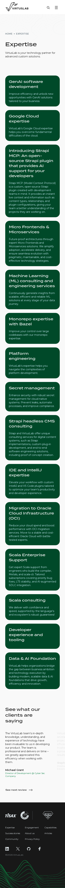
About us (29, 833)
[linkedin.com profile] (7, 849)
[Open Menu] (56, 7)
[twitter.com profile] (18, 849)
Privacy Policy (32, 839)
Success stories (12, 833)
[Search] (48, 9)
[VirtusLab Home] (17, 7)
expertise (22, 33)
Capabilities (50, 827)
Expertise (10, 827)
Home (8, 33)
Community (11, 839)
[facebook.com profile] (39, 849)
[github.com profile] (29, 849)
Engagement (32, 827)
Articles (48, 833)
